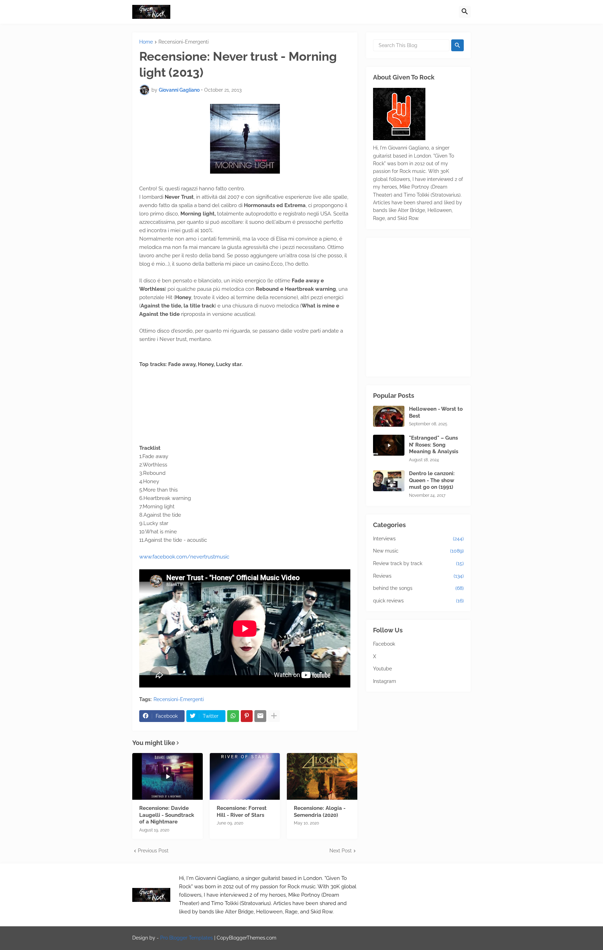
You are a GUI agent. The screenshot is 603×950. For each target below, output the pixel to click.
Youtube (382, 668)
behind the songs (418, 588)
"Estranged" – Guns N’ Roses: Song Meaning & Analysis (433, 445)
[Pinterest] (247, 716)
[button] (465, 12)
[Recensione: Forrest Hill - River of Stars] (245, 776)
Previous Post (153, 850)
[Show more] (274, 716)
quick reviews (418, 600)
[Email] (260, 716)
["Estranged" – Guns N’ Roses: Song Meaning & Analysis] (388, 445)
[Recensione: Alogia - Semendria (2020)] (322, 776)
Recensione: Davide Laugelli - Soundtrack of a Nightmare (166, 815)
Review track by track (418, 563)
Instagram (384, 681)
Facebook (384, 644)
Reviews (418, 576)
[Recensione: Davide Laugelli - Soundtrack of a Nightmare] (167, 776)
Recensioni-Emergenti (183, 42)
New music (418, 551)
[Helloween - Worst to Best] (388, 416)
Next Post (340, 850)
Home (146, 42)
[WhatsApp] (233, 716)
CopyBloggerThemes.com (246, 938)
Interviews (418, 538)
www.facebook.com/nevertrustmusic (184, 557)
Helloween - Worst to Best (436, 412)
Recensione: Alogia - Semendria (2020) (319, 811)
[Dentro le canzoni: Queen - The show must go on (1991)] (388, 480)
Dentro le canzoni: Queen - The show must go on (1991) (432, 480)
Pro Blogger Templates (186, 938)
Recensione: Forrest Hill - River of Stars (242, 811)
